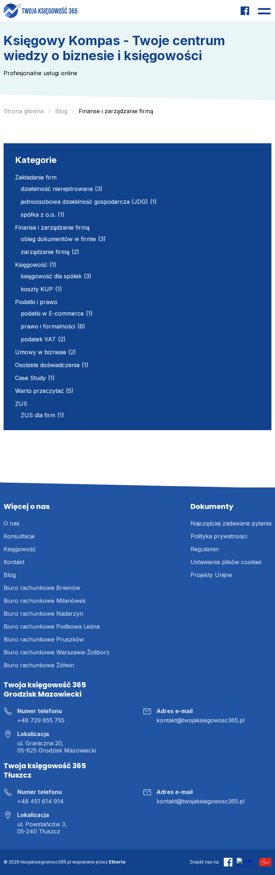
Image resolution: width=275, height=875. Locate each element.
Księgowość (31, 264)
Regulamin (204, 549)
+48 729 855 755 (40, 720)
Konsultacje (19, 536)
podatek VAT (38, 339)
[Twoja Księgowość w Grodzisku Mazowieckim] (40, 11)
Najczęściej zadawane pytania (230, 523)
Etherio (117, 862)
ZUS (21, 403)
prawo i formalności (48, 326)
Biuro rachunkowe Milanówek (45, 600)
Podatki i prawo (36, 302)
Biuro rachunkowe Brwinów (42, 587)
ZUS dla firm (38, 415)
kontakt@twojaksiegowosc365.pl (200, 720)
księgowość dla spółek (51, 276)
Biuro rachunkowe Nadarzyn (43, 613)
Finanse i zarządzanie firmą (52, 227)
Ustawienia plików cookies (226, 562)
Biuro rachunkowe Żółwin (39, 665)
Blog (10, 574)
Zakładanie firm (36, 177)
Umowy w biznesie (40, 352)
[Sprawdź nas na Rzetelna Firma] (246, 862)
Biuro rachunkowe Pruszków (44, 639)
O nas (11, 523)
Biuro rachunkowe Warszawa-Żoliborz (57, 652)
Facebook (245, 10)
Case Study (30, 377)
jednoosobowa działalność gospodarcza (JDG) (84, 201)
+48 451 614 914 (40, 801)
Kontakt (14, 562)
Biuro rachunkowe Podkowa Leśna (52, 626)
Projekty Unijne (211, 574)
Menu (264, 11)
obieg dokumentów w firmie (58, 238)
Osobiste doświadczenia (47, 365)
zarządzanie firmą (45, 251)
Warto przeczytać (39, 390)
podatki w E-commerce (52, 313)
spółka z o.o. (38, 214)
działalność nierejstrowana (57, 188)
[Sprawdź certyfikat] (265, 862)
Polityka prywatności (218, 536)
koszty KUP (37, 289)
